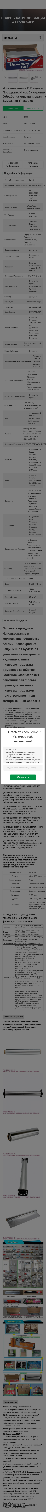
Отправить (23, 777)
